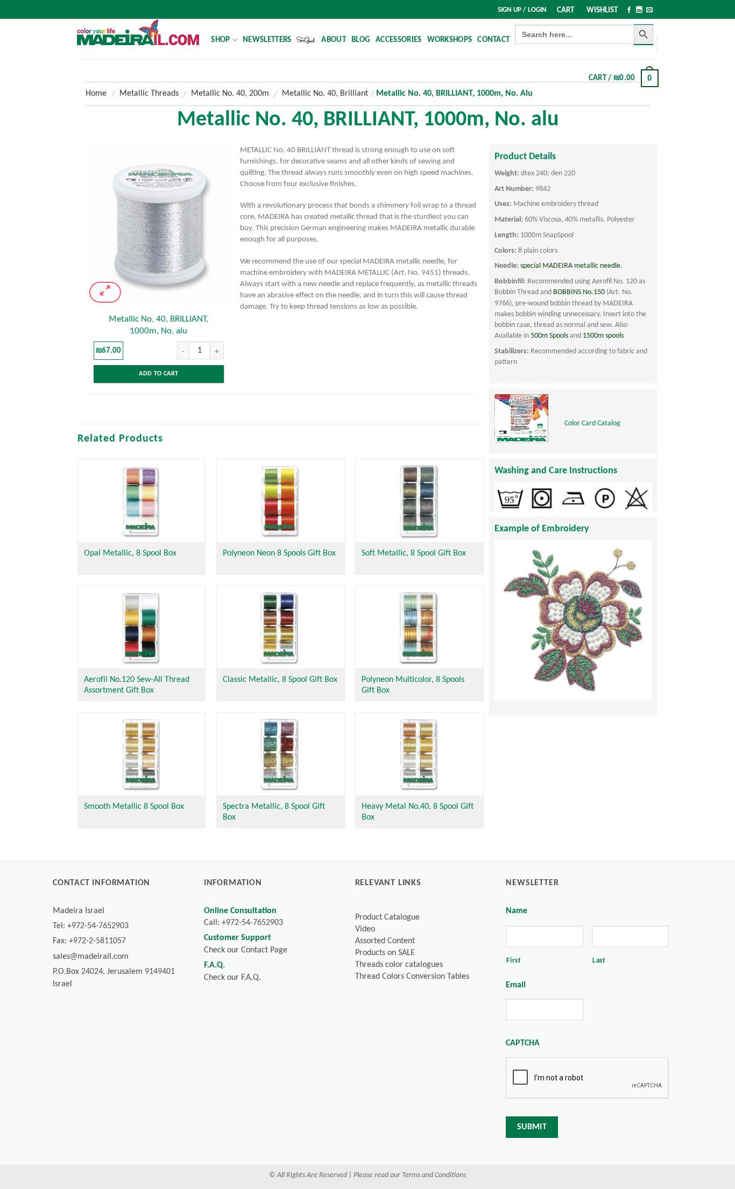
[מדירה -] (138, 32)
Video (365, 929)
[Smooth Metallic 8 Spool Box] (142, 754)
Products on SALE (385, 953)
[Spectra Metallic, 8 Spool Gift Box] (280, 754)
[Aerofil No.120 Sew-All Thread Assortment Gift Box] (142, 627)
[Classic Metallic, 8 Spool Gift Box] (280, 627)
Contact (493, 40)
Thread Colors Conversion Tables (412, 976)
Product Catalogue (387, 917)
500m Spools (549, 336)
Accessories (398, 40)
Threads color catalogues (399, 964)
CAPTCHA (523, 1043)
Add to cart (158, 374)
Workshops (449, 40)
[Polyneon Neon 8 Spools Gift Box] (280, 500)
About (333, 40)
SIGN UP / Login (522, 9)
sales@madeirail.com (91, 956)
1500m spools (603, 336)
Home (96, 93)
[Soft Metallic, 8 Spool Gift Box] (419, 500)
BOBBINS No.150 (579, 292)
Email (516, 985)
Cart (565, 10)
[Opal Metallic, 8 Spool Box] (142, 500)
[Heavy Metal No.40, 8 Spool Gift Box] (419, 754)
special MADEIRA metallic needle (570, 266)
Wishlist (602, 10)
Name (516, 911)
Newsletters (267, 40)
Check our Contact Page (245, 950)
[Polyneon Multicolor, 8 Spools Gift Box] (419, 627)
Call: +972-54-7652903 (243, 923)
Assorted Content (385, 941)
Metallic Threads (149, 93)
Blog (360, 40)
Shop (220, 40)
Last (599, 960)
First (513, 960)
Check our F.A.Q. (232, 977)
